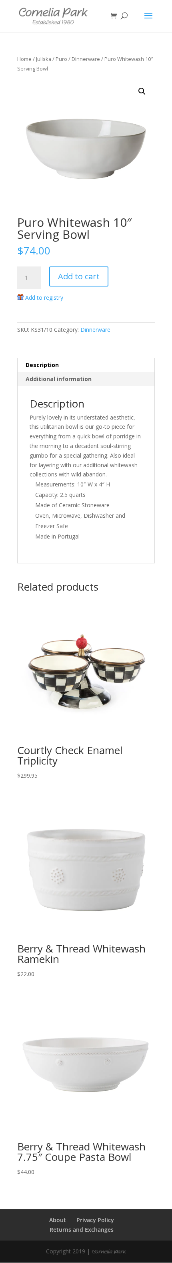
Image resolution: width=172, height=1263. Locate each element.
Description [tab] (42, 365)
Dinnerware (86, 59)
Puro (61, 59)
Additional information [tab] (59, 379)
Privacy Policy (95, 1220)
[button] (142, 91)
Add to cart (79, 276)
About (57, 1220)
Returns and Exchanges (82, 1229)
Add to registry (44, 297)
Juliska (43, 59)
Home (24, 59)
